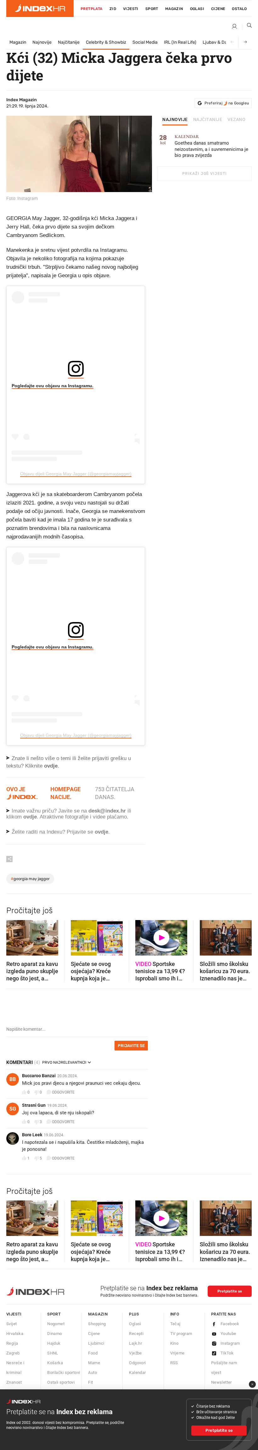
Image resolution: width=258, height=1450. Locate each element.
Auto (92, 1372)
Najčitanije (69, 42)
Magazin (17, 42)
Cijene (218, 9)
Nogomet (55, 1323)
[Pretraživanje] (247, 26)
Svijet (11, 1323)
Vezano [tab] (236, 120)
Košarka (55, 1362)
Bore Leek (32, 1134)
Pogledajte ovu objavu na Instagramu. (52, 385)
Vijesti (130, 9)
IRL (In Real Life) (180, 42)
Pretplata (92, 9)
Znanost (14, 1382)
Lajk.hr (135, 1343)
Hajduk (53, 1343)
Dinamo (54, 1333)
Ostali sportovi (61, 1382)
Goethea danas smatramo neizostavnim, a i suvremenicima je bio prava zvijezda (211, 146)
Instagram (230, 1343)
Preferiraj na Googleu (227, 103)
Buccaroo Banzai (39, 1075)
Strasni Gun (34, 1105)
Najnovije (42, 42)
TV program (181, 1333)
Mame (94, 1362)
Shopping (97, 1323)
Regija (12, 1343)
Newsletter (221, 1382)
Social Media (145, 42)
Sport (151, 9)
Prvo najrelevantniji (64, 1062)
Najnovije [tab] (175, 120)
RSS (174, 1362)
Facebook (230, 1323)
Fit (90, 1382)
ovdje (30, 817)
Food (93, 1353)
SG (12, 1109)
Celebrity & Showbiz (106, 42)
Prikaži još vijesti (204, 173)
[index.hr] (40, 8)
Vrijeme (177, 1353)
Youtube (228, 1333)
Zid (112, 9)
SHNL (52, 1353)
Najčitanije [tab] (207, 120)
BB (12, 1079)
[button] (14, 936)
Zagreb (13, 1353)
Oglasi (197, 9)
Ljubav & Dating (219, 42)
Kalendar (137, 1372)
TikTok (227, 1353)
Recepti (136, 1333)
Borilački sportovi (63, 1372)
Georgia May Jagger (30, 878)
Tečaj (175, 1323)
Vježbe (135, 1353)
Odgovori (137, 1362)
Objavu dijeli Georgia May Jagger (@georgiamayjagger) (76, 473)
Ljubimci (96, 1343)
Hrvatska (14, 1333)
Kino (174, 1343)
